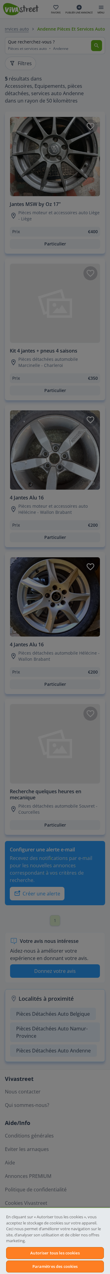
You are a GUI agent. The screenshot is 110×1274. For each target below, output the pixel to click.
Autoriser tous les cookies (54, 1253)
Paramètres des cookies (55, 1266)
